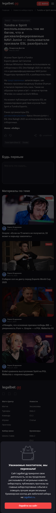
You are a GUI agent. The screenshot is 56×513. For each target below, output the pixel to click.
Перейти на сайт (28, 505)
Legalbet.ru (29, 497)
